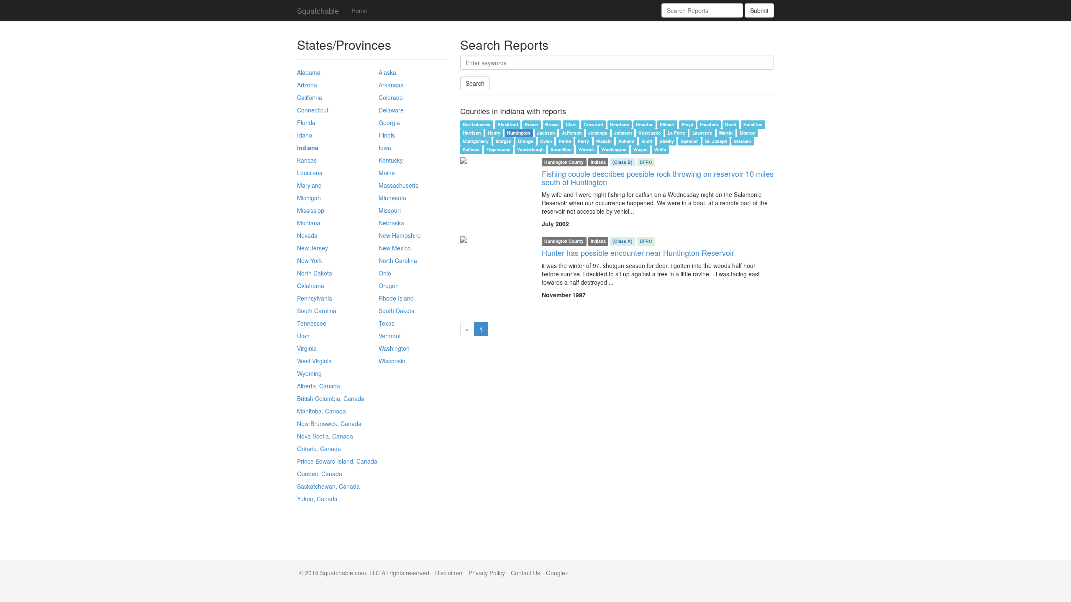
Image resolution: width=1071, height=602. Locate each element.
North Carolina (398, 260)
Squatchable (318, 10)
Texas (387, 323)
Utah (303, 336)
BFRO (646, 162)
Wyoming (309, 373)
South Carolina (316, 310)
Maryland (309, 185)
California (309, 97)
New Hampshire (400, 235)
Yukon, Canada (317, 499)
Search (475, 83)
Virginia (307, 348)
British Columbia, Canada (330, 398)
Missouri (390, 210)
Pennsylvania (314, 298)
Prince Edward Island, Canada (337, 461)
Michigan (309, 198)
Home (359, 10)
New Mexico (395, 248)
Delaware (391, 110)
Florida (306, 122)
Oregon (389, 285)
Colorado (391, 97)
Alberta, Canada (318, 386)
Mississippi (311, 210)
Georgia (389, 122)
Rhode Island (396, 298)
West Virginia (314, 361)
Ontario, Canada (319, 448)
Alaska (387, 72)
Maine (387, 172)
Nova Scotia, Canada (325, 436)
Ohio (385, 273)
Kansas (307, 160)
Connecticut (312, 110)
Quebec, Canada (319, 473)
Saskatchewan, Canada (328, 486)
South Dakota (397, 310)
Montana (308, 223)
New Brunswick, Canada (329, 423)
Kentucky (391, 160)
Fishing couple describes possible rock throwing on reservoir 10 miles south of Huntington (658, 177)
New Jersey (312, 248)
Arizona (307, 85)
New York (309, 260)
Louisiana (310, 172)
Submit (759, 10)
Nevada (307, 235)
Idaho (304, 135)
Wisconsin (392, 361)
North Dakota (314, 273)
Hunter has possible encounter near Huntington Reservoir (638, 252)
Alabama (308, 72)
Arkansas (391, 85)
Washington (394, 348)
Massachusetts (398, 185)
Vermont (390, 336)
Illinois (387, 135)
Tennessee (311, 323)
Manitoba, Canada (321, 411)
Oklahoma (310, 285)
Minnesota (392, 198)
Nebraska (391, 223)
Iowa (385, 147)
